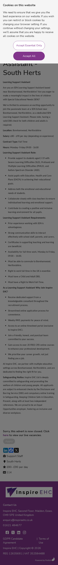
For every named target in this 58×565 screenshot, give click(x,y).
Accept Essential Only (29, 45)
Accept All (29, 56)
